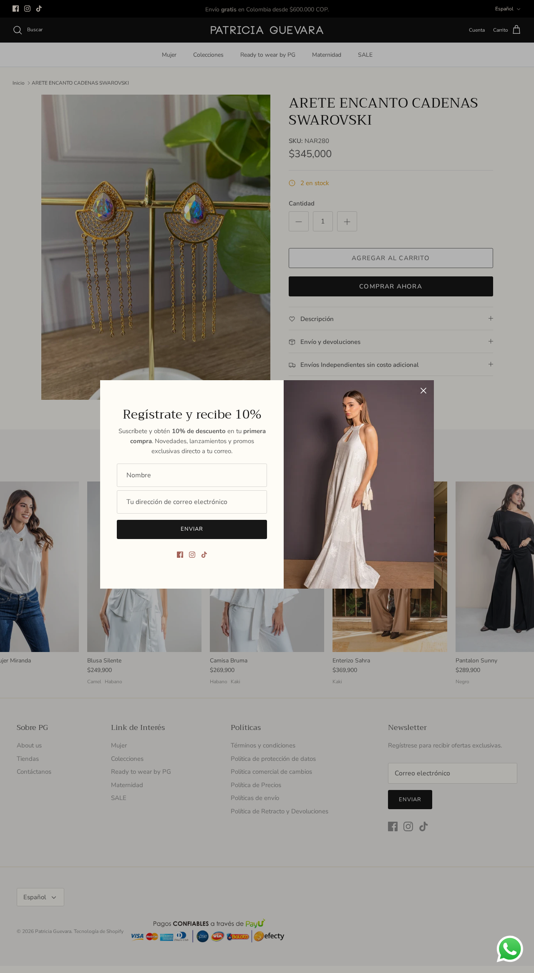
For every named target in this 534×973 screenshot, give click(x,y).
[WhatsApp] (510, 949)
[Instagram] (192, 555)
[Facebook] (180, 555)
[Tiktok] (204, 555)
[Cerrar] (423, 390)
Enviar (192, 529)
